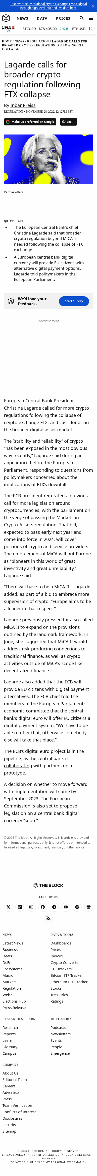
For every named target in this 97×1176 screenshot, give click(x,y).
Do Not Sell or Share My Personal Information (48, 1162)
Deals (7, 956)
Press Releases (14, 1007)
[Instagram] (31, 907)
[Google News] (88, 907)
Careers (8, 1086)
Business (10, 949)
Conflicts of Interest (19, 1112)
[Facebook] (42, 907)
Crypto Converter (65, 962)
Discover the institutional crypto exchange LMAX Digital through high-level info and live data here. (48, 6)
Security (9, 1125)
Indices (56, 956)
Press (7, 1099)
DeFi (6, 962)
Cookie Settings (78, 1154)
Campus (9, 1053)
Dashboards (60, 943)
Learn (7, 1040)
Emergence (60, 1053)
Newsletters (60, 1034)
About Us (10, 1073)
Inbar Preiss (23, 105)
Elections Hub (14, 1001)
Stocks (55, 988)
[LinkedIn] (19, 907)
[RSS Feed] (48, 918)
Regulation (11, 988)
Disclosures (12, 1118)
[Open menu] (91, 18)
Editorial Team (14, 1079)
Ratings (56, 1001)
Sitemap (9, 1131)
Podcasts (58, 1027)
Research (10, 1027)
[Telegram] (54, 907)
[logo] (6, 18)
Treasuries (59, 995)
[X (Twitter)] (8, 907)
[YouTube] (65, 907)
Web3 (7, 995)
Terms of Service (45, 1154)
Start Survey (74, 301)
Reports (9, 1034)
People (56, 1047)
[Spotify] (77, 907)
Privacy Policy (14, 1154)
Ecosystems (12, 969)
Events (56, 1040)
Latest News (12, 943)
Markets (9, 982)
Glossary (9, 1047)
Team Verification (17, 1105)
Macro (7, 975)
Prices (55, 949)
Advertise (10, 1092)
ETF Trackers (61, 969)
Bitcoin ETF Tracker (66, 975)
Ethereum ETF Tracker (69, 982)
